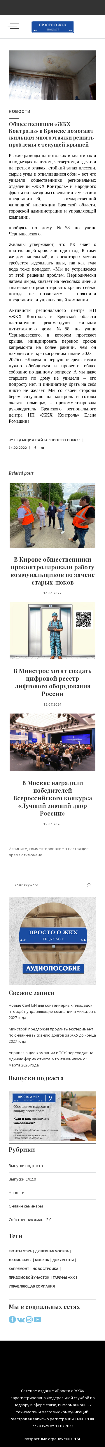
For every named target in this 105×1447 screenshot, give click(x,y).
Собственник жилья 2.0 (30, 1219)
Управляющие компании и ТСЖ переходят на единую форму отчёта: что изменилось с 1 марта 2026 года (51, 1059)
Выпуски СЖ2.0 (22, 1179)
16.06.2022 (52, 593)
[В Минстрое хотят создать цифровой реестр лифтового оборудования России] (52, 630)
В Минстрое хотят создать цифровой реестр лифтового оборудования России (53, 682)
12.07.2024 (52, 704)
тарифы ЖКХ (64, 1277)
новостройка (45, 1269)
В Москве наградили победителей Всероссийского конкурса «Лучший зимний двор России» (52, 798)
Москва (42, 1260)
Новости (20, 111)
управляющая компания (32, 1286)
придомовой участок (29, 1277)
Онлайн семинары (26, 1206)
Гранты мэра (20, 1251)
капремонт (19, 1269)
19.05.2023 (52, 824)
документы (63, 1260)
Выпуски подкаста (26, 1165)
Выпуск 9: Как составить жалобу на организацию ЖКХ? (52, 1112)
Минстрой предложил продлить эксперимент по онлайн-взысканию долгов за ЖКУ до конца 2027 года (52, 1035)
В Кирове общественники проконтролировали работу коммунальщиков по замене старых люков (52, 570)
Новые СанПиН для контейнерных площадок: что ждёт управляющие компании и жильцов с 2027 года (52, 1011)
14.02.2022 (18, 447)
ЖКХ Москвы (20, 1260)
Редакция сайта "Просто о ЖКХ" (47, 440)
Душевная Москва (52, 1251)
